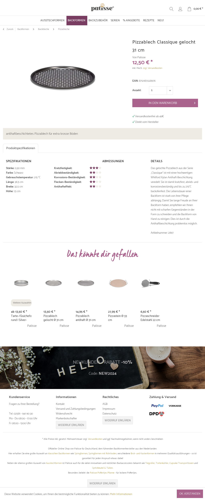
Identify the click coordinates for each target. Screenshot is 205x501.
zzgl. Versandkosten (152, 68)
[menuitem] (52, 20)
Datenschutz (109, 413)
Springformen (80, 453)
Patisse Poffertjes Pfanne (102, 473)
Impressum (108, 409)
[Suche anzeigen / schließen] (172, 9)
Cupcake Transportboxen (181, 463)
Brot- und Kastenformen (142, 453)
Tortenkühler (162, 463)
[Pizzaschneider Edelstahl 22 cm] (151, 283)
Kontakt (60, 404)
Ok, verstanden (189, 494)
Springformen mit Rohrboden (102, 453)
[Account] (180, 9)
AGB (105, 404)
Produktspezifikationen (20, 148)
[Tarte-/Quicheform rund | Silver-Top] (21, 283)
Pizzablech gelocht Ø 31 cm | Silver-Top (53, 318)
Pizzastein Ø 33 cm (117, 318)
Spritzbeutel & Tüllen (102, 468)
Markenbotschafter (66, 418)
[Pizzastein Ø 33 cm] (118, 283)
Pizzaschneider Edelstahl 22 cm (150, 318)
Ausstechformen (54, 463)
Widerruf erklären (71, 425)
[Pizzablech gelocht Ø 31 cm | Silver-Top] (53, 283)
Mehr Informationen (121, 494)
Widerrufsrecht (64, 413)
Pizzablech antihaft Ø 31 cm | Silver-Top (86, 318)
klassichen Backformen (59, 453)
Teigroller (150, 463)
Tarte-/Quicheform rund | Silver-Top (21, 318)
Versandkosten (95, 439)
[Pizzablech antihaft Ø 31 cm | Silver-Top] (86, 283)
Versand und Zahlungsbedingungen (75, 409)
